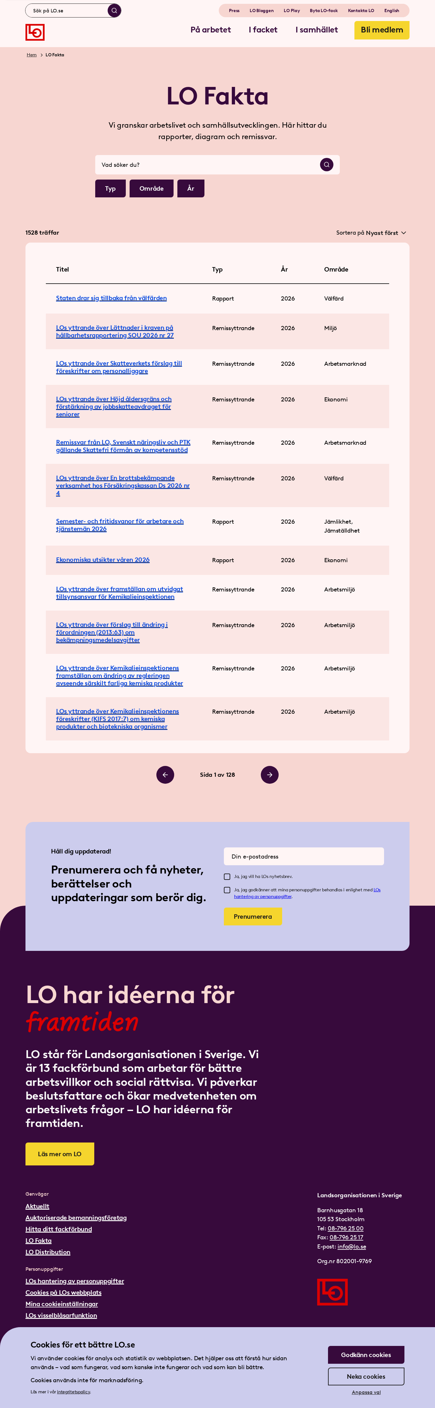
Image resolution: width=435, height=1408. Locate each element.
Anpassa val (366, 1392)
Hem (32, 55)
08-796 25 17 (346, 1237)
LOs (377, 890)
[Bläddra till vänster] (165, 775)
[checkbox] (227, 877)
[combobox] (73, 10)
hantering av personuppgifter (262, 896)
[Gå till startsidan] (35, 32)
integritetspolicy (73, 1392)
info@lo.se (352, 1246)
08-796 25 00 (345, 1228)
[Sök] (114, 10)
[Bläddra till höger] (270, 775)
